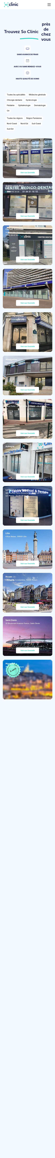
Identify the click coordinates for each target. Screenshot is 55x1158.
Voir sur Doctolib (27, 172)
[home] (10, 4)
